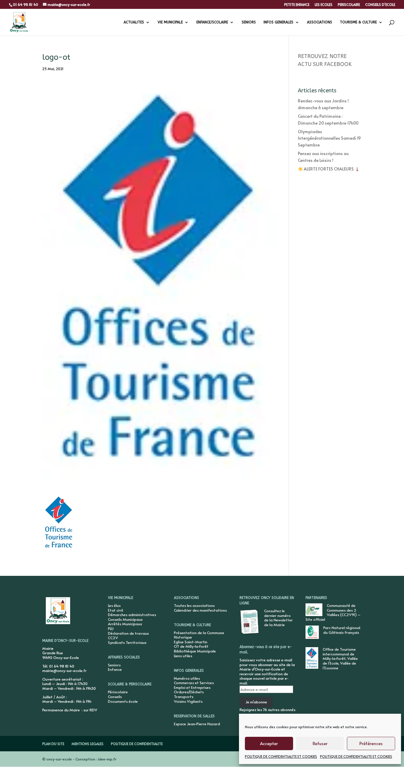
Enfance (115, 669)
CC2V (113, 637)
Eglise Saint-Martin (190, 641)
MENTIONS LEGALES (88, 743)
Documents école (123, 701)
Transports (183, 696)
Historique (183, 637)
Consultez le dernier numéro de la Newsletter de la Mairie (278, 617)
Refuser (320, 743)
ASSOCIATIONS (319, 22)
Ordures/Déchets (189, 692)
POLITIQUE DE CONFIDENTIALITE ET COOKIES (281, 756)
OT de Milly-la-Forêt (191, 646)
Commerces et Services (194, 682)
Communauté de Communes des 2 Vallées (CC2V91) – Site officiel (333, 612)
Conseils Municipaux (125, 619)
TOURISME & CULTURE (358, 22)
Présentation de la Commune (199, 632)
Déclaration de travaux (128, 633)
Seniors (114, 665)
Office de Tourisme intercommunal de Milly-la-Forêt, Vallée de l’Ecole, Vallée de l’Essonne (340, 658)
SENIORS (249, 22)
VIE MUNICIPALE (170, 22)
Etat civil (115, 610)
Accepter (269, 743)
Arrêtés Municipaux (125, 623)
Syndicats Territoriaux (127, 642)
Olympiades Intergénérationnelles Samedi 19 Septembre (329, 138)
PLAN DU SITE (53, 743)
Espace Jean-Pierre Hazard (197, 723)
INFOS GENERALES (278, 22)
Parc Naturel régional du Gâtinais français (341, 630)
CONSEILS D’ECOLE (380, 5)
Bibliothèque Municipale (195, 651)
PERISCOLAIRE (349, 5)
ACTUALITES (134, 22)
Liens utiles (183, 655)
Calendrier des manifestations (200, 610)
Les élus (114, 605)
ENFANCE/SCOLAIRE (212, 22)
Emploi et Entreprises (192, 687)
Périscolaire (118, 692)
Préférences (371, 743)
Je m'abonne (256, 702)
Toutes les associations (194, 605)
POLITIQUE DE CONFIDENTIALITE (137, 743)
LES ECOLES (323, 5)
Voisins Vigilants (188, 701)
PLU (111, 628)
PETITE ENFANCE (296, 5)
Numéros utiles (187, 678)
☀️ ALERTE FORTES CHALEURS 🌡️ (329, 169)
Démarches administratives (132, 614)
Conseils (115, 696)
